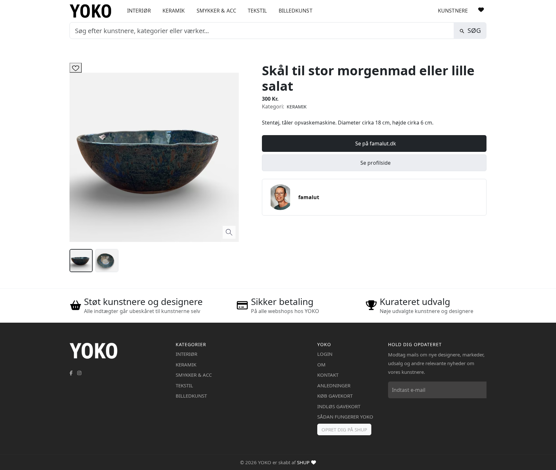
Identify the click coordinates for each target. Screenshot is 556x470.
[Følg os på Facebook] (71, 373)
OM (321, 364)
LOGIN (324, 354)
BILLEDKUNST (295, 10)
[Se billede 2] (106, 260)
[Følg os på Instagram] (79, 373)
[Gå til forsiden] (93, 11)
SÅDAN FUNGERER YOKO (345, 416)
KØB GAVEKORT (335, 395)
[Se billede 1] (81, 260)
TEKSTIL (257, 10)
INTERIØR (139, 10)
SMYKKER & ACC (216, 10)
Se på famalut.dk (375, 143)
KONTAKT (327, 375)
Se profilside (375, 162)
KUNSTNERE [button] (453, 10)
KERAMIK (173, 10)
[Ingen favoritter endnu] (481, 9)
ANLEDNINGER (333, 385)
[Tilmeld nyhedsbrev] (480, 390)
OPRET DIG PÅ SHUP (344, 429)
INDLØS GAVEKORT (338, 406)
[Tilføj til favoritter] (76, 68)
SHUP (303, 462)
